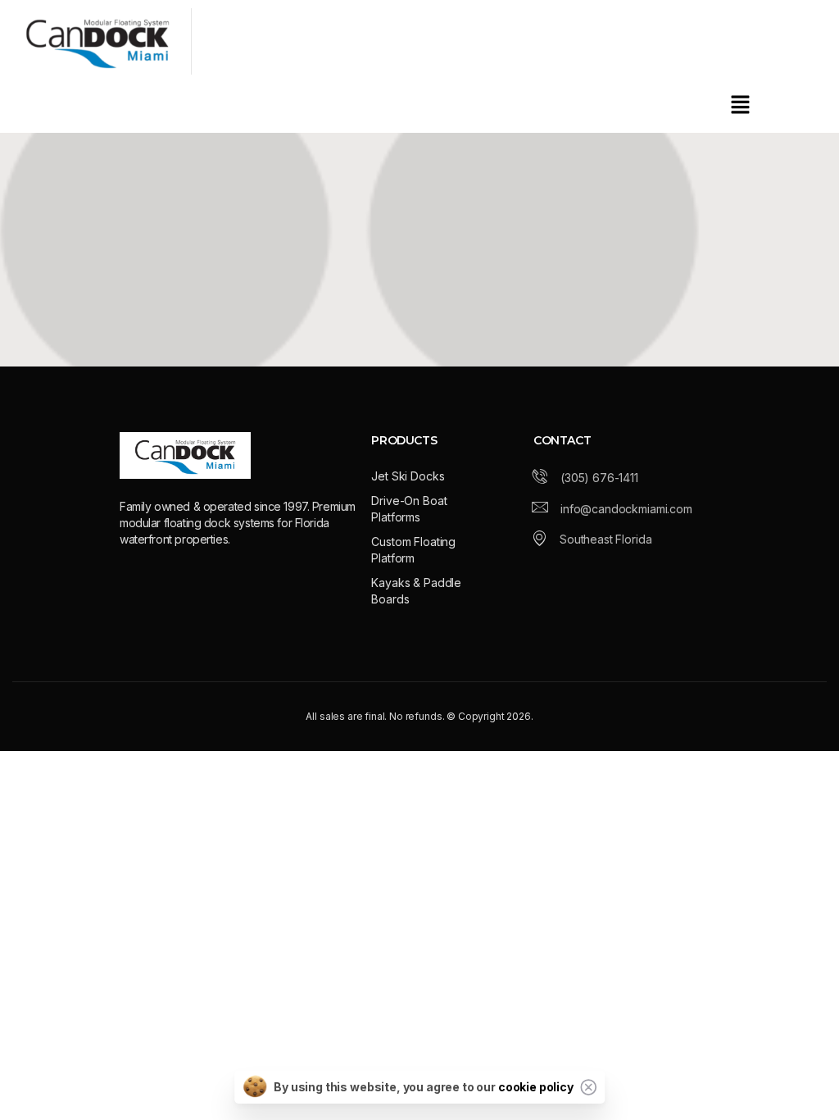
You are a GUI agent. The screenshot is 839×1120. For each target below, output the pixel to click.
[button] (740, 104)
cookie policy (536, 1087)
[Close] (588, 1087)
